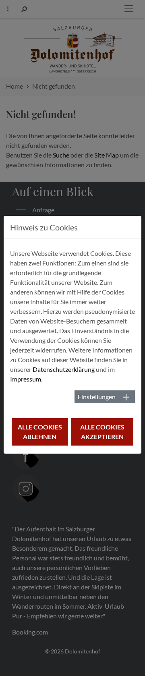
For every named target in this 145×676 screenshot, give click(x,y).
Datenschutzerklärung (64, 369)
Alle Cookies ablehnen (40, 431)
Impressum (25, 379)
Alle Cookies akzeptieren (102, 431)
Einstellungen (97, 396)
